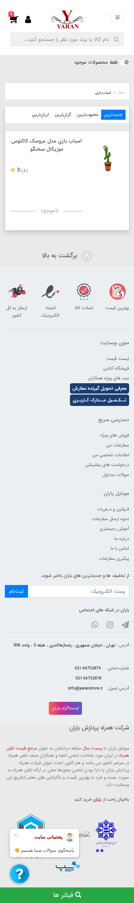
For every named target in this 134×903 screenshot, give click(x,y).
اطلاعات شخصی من (110, 454)
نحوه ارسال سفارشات (110, 518)
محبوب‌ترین (87, 114)
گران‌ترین (63, 114)
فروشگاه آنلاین (116, 368)
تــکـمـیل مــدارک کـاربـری (100, 400)
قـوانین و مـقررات (113, 509)
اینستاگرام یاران (65, 708)
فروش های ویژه (114, 435)
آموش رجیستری (114, 528)
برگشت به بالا (60, 256)
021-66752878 (88, 678)
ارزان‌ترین (40, 114)
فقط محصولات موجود (95, 62)
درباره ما (121, 538)
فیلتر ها (64, 895)
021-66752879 (88, 668)
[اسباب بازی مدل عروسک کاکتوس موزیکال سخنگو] (108, 158)
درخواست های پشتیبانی (107, 464)
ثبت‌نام (16, 591)
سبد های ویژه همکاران (108, 378)
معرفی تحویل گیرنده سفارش (99, 388)
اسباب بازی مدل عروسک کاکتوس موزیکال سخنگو (46, 145)
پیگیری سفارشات (114, 558)
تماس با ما (120, 548)
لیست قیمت (117, 358)
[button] (17, 19)
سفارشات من (117, 445)
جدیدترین (113, 114)
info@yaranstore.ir (85, 688)
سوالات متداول (115, 474)
